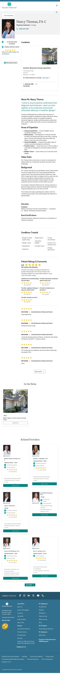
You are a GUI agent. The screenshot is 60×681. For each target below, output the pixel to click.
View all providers (8, 15)
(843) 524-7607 (24, 29)
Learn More (20, 604)
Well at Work (42, 635)
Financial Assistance (33, 659)
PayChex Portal (43, 616)
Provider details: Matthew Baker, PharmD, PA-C (15, 466)
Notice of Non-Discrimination (10, 656)
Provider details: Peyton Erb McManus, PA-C (15, 559)
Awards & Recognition (23, 610)
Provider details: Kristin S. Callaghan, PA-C (44, 465)
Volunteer (20, 638)
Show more (38, 371)
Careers (19, 625)
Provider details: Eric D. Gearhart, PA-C (44, 557)
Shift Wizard (42, 613)
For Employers (43, 632)
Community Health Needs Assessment (13, 659)
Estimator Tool (6, 662)
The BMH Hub (42, 607)
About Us (19, 607)
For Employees (43, 604)
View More (30, 585)
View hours (45, 78)
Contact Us (20, 613)
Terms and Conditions (36, 656)
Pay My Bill (20, 616)
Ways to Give (20, 622)
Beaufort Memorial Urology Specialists (37, 68)
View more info (15, 485)
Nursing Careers (21, 635)
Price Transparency (47, 659)
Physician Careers (22, 632)
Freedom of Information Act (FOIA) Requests (47, 640)
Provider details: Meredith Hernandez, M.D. (44, 504)
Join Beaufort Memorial (23, 629)
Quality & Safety (21, 619)
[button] (57, 5)
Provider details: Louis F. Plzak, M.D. (15, 512)
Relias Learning (43, 619)
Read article (15, 407)
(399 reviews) (14, 517)
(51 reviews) (13, 562)
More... (40, 622)
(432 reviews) (43, 470)
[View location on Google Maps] (31, 56)
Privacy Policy (50, 656)
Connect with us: (9, 596)
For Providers (43, 625)
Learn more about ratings (28, 275)
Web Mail (41, 610)
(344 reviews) (14, 471)
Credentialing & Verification (46, 629)
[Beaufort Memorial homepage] (11, 5)
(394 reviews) (43, 560)
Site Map (24, 656)
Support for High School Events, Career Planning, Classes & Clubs (26, 642)
